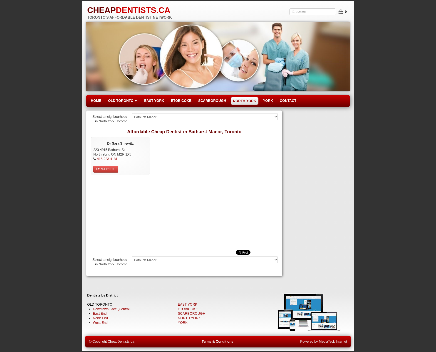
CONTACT (288, 101)
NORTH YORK (244, 101)
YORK (268, 101)
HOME (96, 101)
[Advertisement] (184, 211)
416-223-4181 (107, 159)
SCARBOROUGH (212, 101)
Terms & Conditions (217, 341)
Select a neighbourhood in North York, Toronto (109, 119)
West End (100, 322)
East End (100, 313)
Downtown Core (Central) (112, 309)
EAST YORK (154, 101)
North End (100, 318)
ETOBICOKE (181, 101)
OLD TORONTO (122, 101)
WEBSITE (108, 169)
